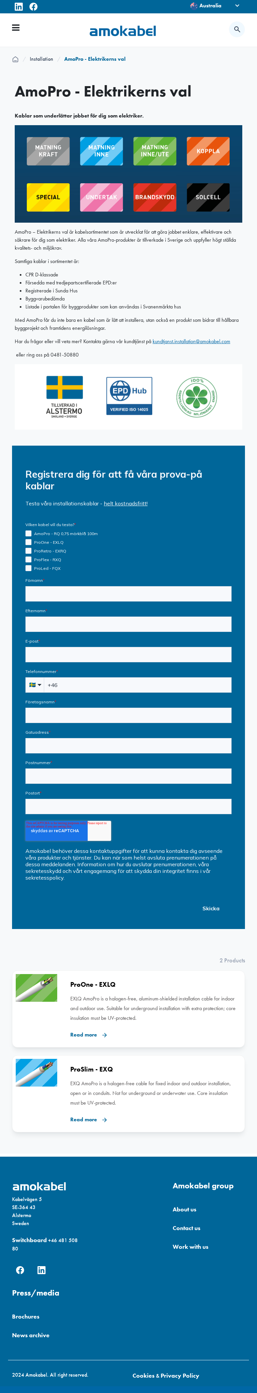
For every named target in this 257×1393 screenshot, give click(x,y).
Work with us (190, 1246)
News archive (31, 1335)
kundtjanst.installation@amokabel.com (191, 341)
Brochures (25, 1316)
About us (184, 1209)
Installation (45, 58)
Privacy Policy (180, 1375)
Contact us (186, 1228)
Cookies (144, 1375)
